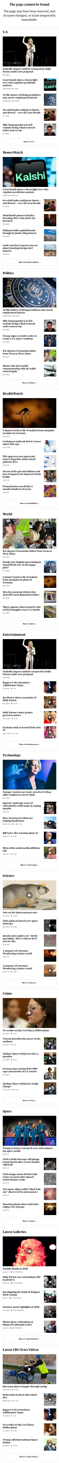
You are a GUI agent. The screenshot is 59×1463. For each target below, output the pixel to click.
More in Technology (28, 865)
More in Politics (28, 383)
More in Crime (29, 1100)
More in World (29, 624)
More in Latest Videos (29, 1457)
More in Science (28, 983)
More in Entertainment (28, 744)
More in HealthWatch (28, 503)
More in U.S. (29, 142)
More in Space (29, 1221)
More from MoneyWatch (29, 262)
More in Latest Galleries (28, 1339)
